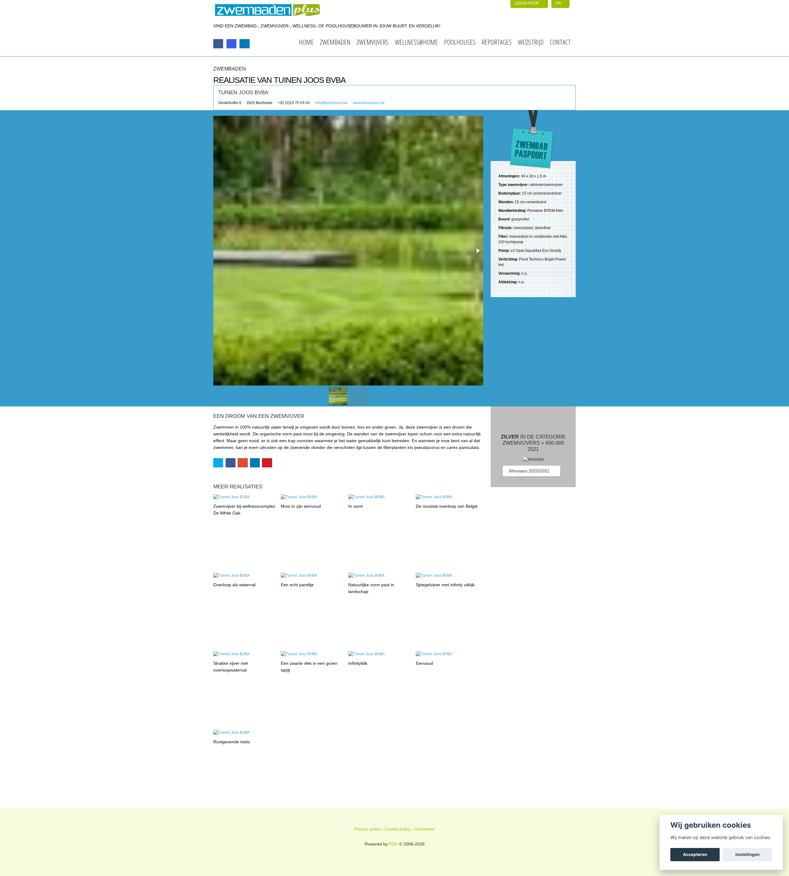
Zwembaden (335, 41)
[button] (478, 251)
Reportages (497, 41)
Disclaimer (425, 828)
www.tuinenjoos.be (369, 103)
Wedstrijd (531, 41)
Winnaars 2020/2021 (530, 470)
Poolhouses (460, 41)
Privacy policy (367, 828)
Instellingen (747, 854)
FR (559, 3)
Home (306, 41)
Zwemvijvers (373, 41)
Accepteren (695, 854)
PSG (393, 844)
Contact (560, 41)
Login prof (528, 3)
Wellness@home (416, 41)
